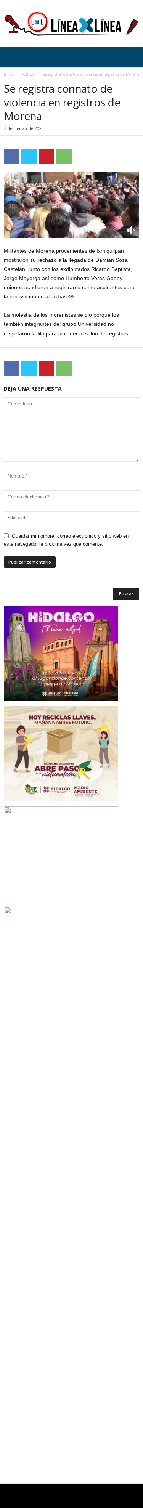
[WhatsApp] (64, 156)
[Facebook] (11, 156)
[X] (29, 156)
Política (28, 74)
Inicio (8, 74)
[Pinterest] (46, 156)
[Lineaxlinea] (71, 23)
